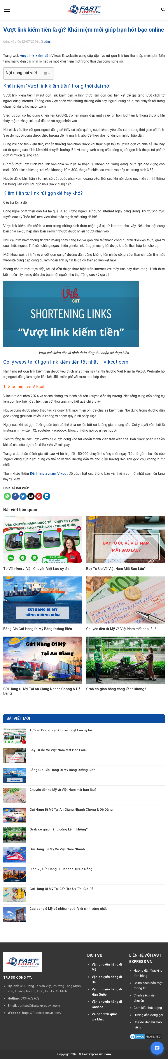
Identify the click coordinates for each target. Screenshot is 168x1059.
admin (48, 41)
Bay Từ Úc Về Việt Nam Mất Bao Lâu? (58, 750)
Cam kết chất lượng (148, 1008)
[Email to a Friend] (31, 496)
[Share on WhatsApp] (7, 496)
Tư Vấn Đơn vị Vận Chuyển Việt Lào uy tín (61, 730)
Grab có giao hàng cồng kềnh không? (59, 829)
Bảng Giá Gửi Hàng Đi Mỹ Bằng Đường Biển (62, 770)
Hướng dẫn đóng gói (148, 1015)
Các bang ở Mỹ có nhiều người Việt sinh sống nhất (68, 909)
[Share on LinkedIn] (46, 496)
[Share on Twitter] (23, 496)
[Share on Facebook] (15, 496)
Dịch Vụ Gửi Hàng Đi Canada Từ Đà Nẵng (61, 869)
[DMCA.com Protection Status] (145, 1036)
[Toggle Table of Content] (44, 73)
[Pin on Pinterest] (38, 496)
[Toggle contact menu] (157, 1048)
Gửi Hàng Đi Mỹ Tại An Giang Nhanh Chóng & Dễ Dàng (71, 810)
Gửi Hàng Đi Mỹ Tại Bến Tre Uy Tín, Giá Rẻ (61, 889)
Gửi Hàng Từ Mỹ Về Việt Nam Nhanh (57, 849)
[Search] (163, 9)
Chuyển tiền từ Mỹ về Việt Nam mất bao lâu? (63, 790)
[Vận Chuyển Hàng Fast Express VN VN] (84, 10)
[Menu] (6, 9)
